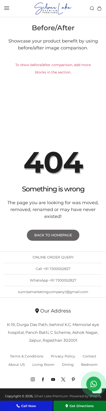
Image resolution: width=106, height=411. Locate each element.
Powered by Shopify (85, 396)
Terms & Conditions (26, 356)
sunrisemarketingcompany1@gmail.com (53, 292)
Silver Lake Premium (51, 396)
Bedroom (89, 364)
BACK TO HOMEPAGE (53, 235)
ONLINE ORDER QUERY (53, 257)
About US (16, 364)
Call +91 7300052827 (53, 269)
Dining (68, 364)
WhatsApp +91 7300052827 (53, 280)
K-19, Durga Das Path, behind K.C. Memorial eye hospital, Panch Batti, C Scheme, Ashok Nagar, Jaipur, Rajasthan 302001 (53, 332)
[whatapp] (93, 384)
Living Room (43, 364)
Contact (89, 356)
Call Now (28, 406)
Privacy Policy (63, 356)
